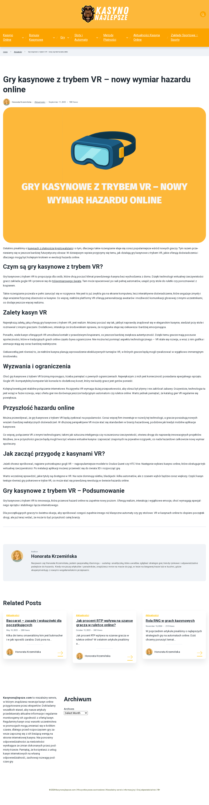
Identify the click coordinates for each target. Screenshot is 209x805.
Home (5, 52)
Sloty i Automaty (81, 37)
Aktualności (18, 52)
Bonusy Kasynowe (36, 37)
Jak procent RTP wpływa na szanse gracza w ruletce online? (104, 623)
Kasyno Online (8, 37)
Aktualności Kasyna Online (146, 37)
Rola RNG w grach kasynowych (170, 621)
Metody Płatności (109, 37)
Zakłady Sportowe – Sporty (184, 37)
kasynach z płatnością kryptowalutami (50, 248)
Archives (69, 708)
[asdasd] (203, 14)
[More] (60, 653)
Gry (62, 37)
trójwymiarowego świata (66, 281)
